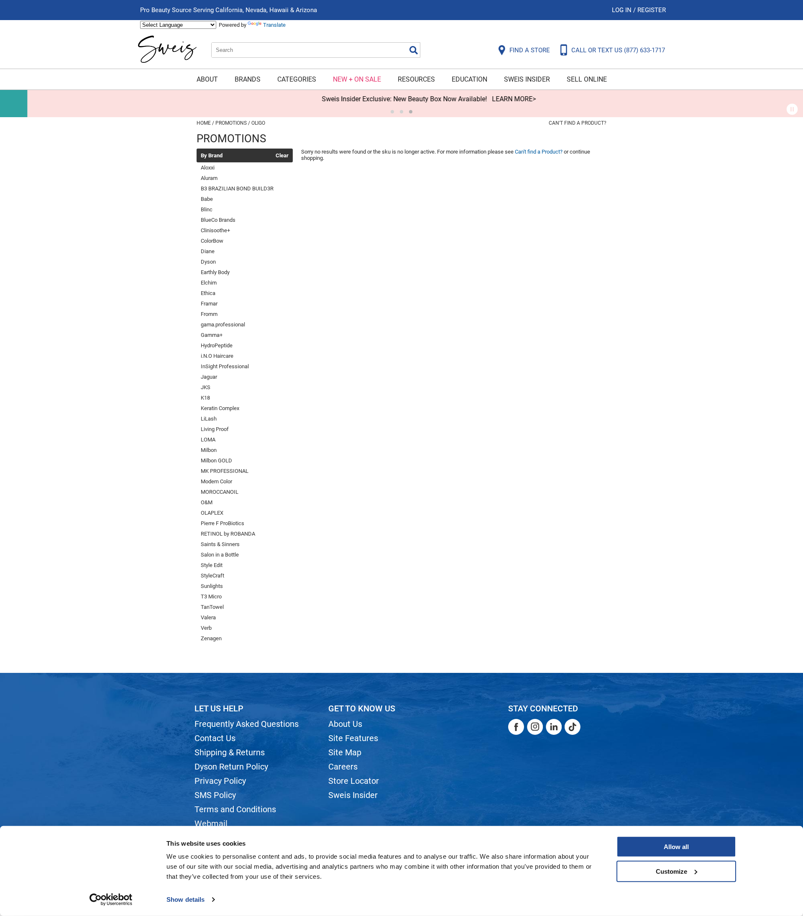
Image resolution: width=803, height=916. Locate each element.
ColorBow (212, 241)
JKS (205, 387)
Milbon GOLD (216, 460)
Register (651, 10)
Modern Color (216, 481)
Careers (343, 767)
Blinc (206, 209)
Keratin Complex (220, 408)
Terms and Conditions (235, 809)
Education (469, 79)
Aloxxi (208, 167)
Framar (209, 303)
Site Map (344, 752)
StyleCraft (212, 575)
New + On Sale (357, 79)
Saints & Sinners (220, 544)
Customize (671, 871)
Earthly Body (215, 272)
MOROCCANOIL (219, 492)
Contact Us (214, 738)
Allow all (676, 846)
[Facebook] (516, 727)
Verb (206, 628)
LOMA (208, 439)
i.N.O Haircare (217, 356)
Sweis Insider (527, 79)
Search (413, 50)
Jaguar (209, 377)
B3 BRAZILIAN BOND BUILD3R (237, 188)
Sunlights (212, 586)
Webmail (211, 823)
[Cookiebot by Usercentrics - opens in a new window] (111, 899)
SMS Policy (215, 795)
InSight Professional (225, 366)
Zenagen (211, 638)
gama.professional (223, 324)
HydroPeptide (217, 345)
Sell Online (587, 79)
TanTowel (212, 607)
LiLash (209, 419)
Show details (185, 899)
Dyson (208, 262)
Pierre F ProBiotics (222, 523)
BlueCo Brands (218, 220)
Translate (274, 25)
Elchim (209, 283)
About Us (345, 724)
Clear (282, 156)
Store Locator (353, 781)
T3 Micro (211, 596)
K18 (205, 398)
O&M (206, 502)
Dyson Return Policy (231, 767)
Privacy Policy (220, 781)
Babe (207, 199)
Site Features (353, 738)
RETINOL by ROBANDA (228, 534)
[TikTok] (573, 727)
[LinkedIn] (554, 727)
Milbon (209, 450)
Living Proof (215, 429)
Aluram (209, 178)
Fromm (209, 314)
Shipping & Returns (229, 752)
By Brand (211, 156)
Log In (622, 10)
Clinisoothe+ (215, 230)
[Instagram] (535, 727)
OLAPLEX (212, 513)
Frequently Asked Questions (246, 724)
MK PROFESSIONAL (224, 471)
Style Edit (211, 565)
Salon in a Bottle (220, 555)
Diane (208, 251)
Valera (208, 617)
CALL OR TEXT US (618, 50)
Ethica (208, 293)
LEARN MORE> (487, 99)
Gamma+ (211, 335)
